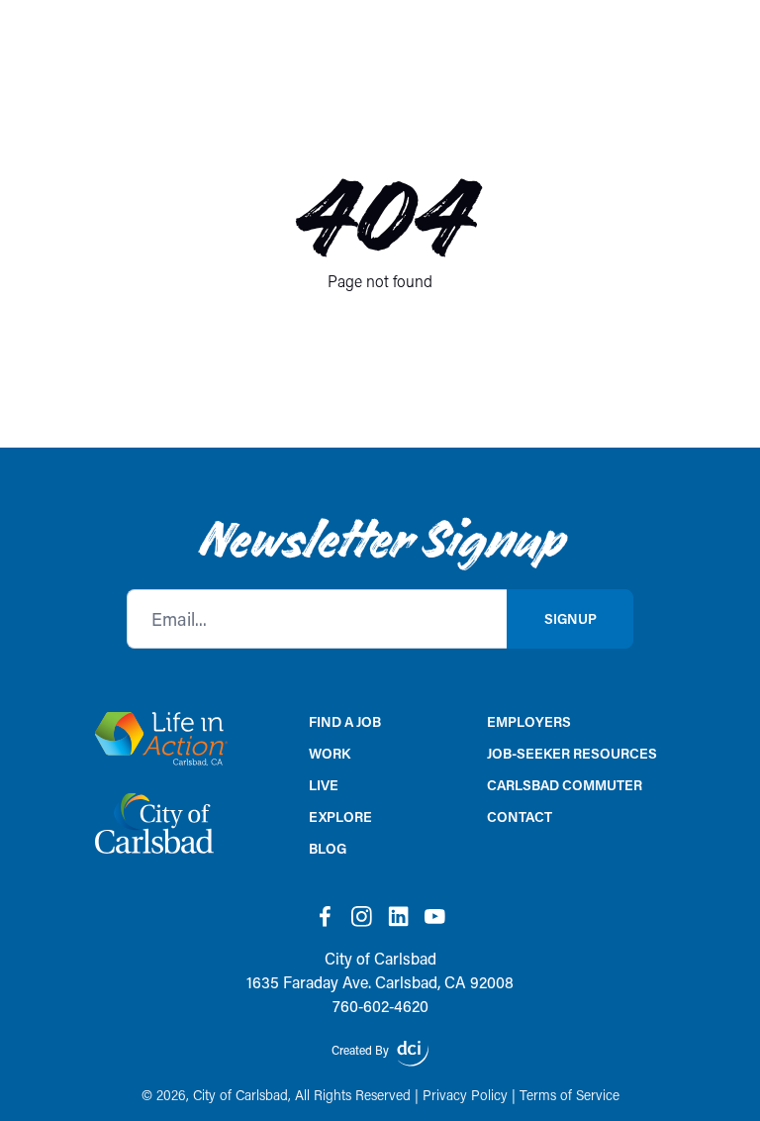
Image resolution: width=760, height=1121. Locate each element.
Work (329, 753)
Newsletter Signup (380, 540)
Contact (519, 816)
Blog (327, 848)
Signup (570, 618)
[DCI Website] (412, 1054)
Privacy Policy (465, 1094)
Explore (340, 816)
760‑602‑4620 (380, 1005)
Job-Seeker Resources (572, 753)
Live (323, 784)
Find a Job (345, 721)
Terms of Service (569, 1094)
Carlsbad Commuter (564, 784)
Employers (529, 721)
